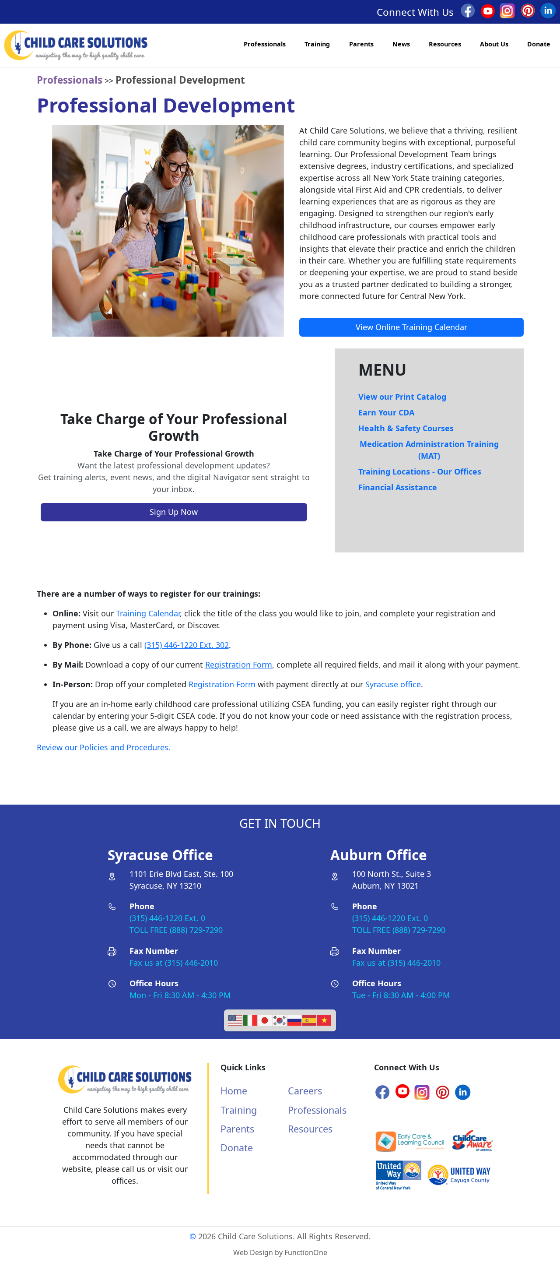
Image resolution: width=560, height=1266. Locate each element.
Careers (305, 1090)
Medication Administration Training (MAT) (429, 450)
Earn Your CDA (386, 412)
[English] (235, 1019)
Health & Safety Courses (406, 428)
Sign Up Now (174, 511)
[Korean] (280, 1019)
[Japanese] (265, 1019)
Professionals (265, 44)
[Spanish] (309, 1019)
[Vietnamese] (324, 1019)
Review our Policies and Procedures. (104, 747)
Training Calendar (148, 613)
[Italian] (250, 1019)
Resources (445, 44)
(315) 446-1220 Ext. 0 (167, 918)
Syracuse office (393, 684)
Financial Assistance (397, 487)
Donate (538, 44)
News (401, 44)
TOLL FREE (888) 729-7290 (176, 930)
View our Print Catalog (402, 396)
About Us (494, 44)
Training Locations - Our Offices (419, 471)
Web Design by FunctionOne (280, 1252)
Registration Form (238, 664)
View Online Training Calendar (411, 327)
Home (233, 1090)
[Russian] (294, 1019)
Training (317, 44)
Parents (361, 44)
